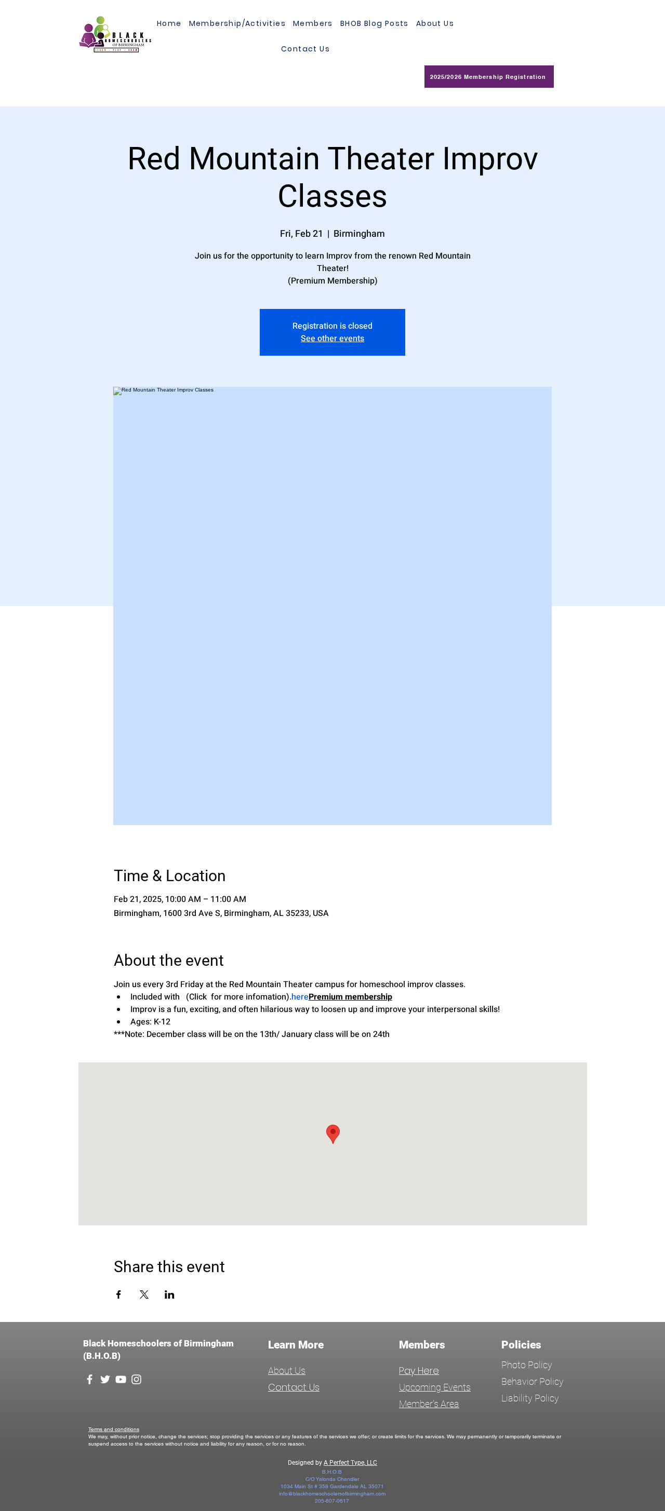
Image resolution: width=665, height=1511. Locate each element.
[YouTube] (120, 1379)
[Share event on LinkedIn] (170, 1294)
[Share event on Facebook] (119, 1294)
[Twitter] (105, 1379)
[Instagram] (136, 1379)
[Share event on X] (144, 1294)
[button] (313, 23)
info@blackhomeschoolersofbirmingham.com (332, 1493)
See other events (332, 338)
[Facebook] (89, 1379)
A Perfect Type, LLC (350, 1462)
